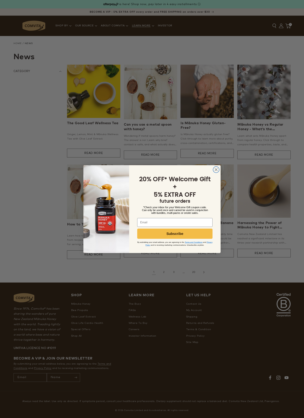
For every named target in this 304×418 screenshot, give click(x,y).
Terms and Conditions (193, 242)
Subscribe (174, 234)
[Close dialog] (216, 170)
